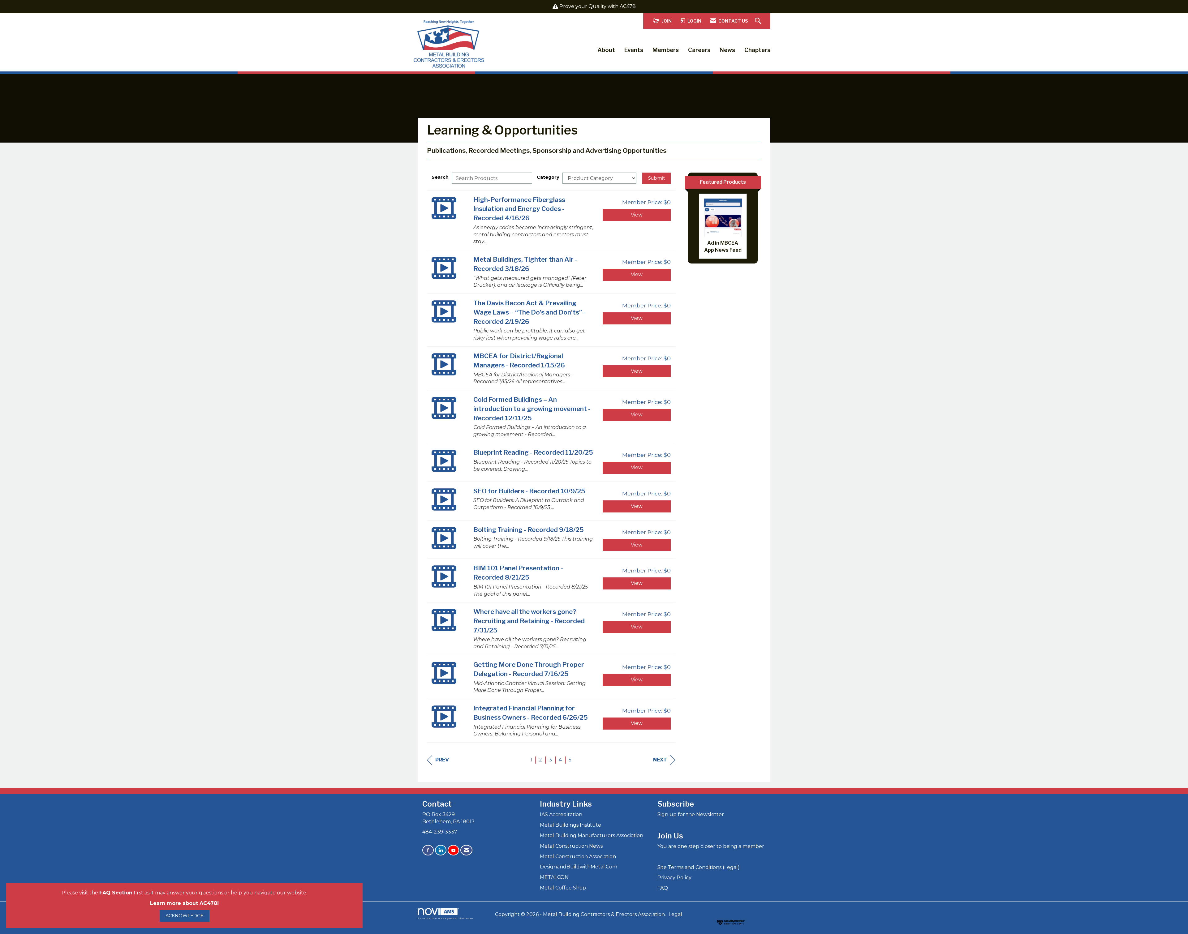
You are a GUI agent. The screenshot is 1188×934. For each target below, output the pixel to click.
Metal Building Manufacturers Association (591, 835)
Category (548, 177)
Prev (442, 760)
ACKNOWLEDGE (185, 916)
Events (633, 50)
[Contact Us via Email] (466, 850)
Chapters (757, 50)
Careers (699, 50)
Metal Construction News (571, 846)
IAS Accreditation (561, 814)
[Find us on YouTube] (453, 850)
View (637, 215)
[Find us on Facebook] (428, 850)
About (606, 50)
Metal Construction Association (578, 856)
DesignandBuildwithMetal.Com (578, 867)
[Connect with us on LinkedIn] (440, 850)
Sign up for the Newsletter (690, 814)
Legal (675, 914)
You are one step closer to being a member (710, 846)
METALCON (554, 877)
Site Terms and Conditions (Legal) (698, 867)
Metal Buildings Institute (570, 825)
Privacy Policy (674, 877)
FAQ (662, 888)
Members (665, 50)
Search (440, 177)
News (727, 50)
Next (660, 760)
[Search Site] (759, 21)
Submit (656, 178)
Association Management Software (445, 918)
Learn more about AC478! (184, 903)
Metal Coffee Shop (563, 888)
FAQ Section (115, 893)
